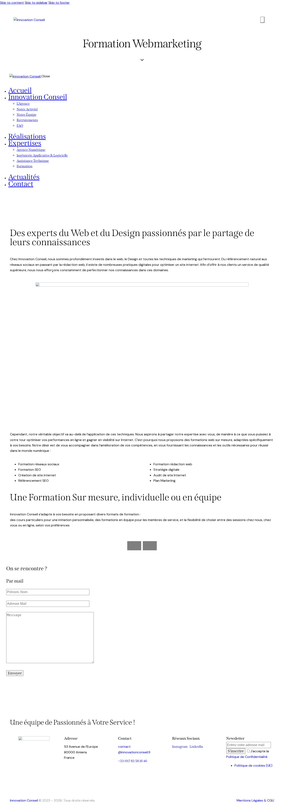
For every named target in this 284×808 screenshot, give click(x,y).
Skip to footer (59, 2)
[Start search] (262, 20)
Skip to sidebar (36, 2)
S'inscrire (236, 751)
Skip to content (12, 2)
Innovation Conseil (24, 800)
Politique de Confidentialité (246, 757)
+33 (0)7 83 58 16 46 (132, 761)
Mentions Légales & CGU (255, 800)
